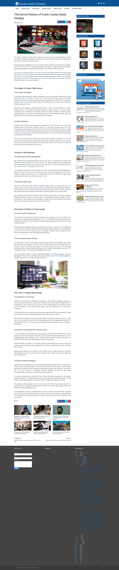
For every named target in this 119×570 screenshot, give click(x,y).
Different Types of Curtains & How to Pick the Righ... (90, 496)
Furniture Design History (92, 107)
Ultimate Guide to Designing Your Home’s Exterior (90, 480)
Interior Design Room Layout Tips (94, 165)
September (81, 461)
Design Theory (25, 8)
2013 (78, 561)
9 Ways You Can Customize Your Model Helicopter (90, 518)
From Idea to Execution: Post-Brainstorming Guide (42, 417)
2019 (78, 551)
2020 (78, 550)
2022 (78, 546)
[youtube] (104, 3)
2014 (78, 559)
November (81, 458)
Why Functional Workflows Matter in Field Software (41, 432)
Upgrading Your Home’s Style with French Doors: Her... (90, 472)
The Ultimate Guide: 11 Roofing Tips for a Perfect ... (90, 499)
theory (16, 402)
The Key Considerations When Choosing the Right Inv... (91, 532)
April (79, 538)
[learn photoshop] (98, 59)
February (80, 541)
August (80, 463)
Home (17, 8)
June (79, 535)
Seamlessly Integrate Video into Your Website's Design (90, 478)
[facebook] (99, 3)
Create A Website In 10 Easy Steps (94, 146)
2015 (78, 558)
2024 (78, 455)
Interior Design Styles (91, 116)
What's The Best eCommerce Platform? (88, 79)
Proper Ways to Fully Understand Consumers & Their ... (90, 523)
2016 (78, 556)
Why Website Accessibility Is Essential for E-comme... (89, 504)
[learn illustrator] (98, 70)
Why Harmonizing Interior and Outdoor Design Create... (90, 475)
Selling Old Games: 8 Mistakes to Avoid (88, 494)
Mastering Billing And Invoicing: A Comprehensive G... (90, 507)
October (80, 460)
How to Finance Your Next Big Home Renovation (61, 432)
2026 (78, 452)
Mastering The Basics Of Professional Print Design (91, 526)
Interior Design (76, 8)
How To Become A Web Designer (94, 126)
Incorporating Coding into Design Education (89, 486)
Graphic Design (46, 8)
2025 (78, 453)
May (79, 537)
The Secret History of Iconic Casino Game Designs (91, 482)
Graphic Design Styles (91, 136)
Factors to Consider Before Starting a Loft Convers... (88, 516)
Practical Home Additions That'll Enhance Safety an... (90, 520)
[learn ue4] (84, 70)
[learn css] (98, 48)
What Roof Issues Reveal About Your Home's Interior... (89, 467)
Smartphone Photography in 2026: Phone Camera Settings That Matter (22, 418)
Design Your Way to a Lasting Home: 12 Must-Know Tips (89, 484)
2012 (78, 563)
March (80, 540)
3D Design (66, 8)
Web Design (35, 8)
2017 (78, 554)
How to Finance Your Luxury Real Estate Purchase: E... (91, 513)
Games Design (57, 8)
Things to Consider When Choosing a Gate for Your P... (90, 530)
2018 (78, 553)
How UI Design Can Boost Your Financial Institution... (88, 491)
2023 (78, 545)
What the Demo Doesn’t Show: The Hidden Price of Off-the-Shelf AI (61, 418)
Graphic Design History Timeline (94, 196)
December (81, 457)
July (79, 465)
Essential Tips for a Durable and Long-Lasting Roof (91, 469)
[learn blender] (84, 59)
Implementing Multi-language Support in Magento (90, 527)
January (80, 543)
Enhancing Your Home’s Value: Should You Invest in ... (91, 488)
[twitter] (101, 3)
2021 (78, 548)
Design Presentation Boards (93, 155)
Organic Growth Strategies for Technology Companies (22, 432)
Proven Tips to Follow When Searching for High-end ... (90, 510)
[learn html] (84, 48)
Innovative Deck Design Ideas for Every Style (89, 501)
